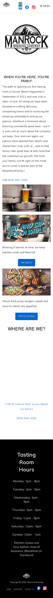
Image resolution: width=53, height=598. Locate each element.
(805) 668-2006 (18, 180)
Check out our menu (26, 316)
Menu (46, 6)
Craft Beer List (26, 262)
